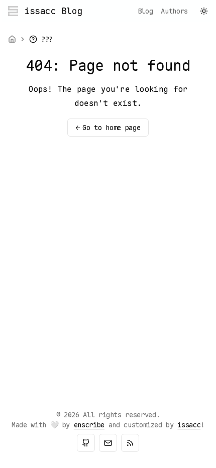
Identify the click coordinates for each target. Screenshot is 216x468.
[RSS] (130, 443)
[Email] (108, 443)
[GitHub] (86, 443)
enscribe (89, 424)
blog (145, 11)
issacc (188, 424)
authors (174, 11)
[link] (41, 39)
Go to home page (108, 127)
